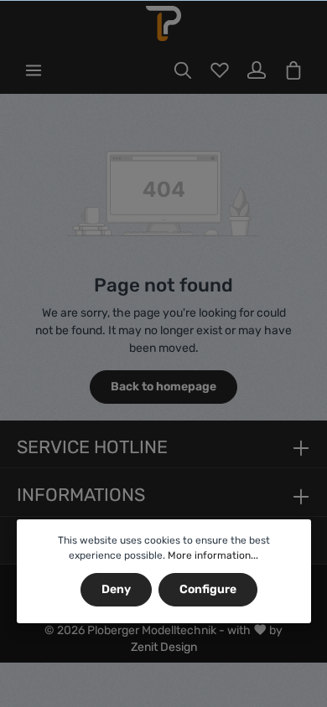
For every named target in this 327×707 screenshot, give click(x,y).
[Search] (183, 70)
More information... (213, 555)
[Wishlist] (219, 70)
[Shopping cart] (293, 70)
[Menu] (33, 70)
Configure (207, 589)
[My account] (256, 70)
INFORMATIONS (81, 494)
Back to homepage (163, 386)
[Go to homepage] (163, 23)
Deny (116, 589)
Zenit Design (164, 647)
